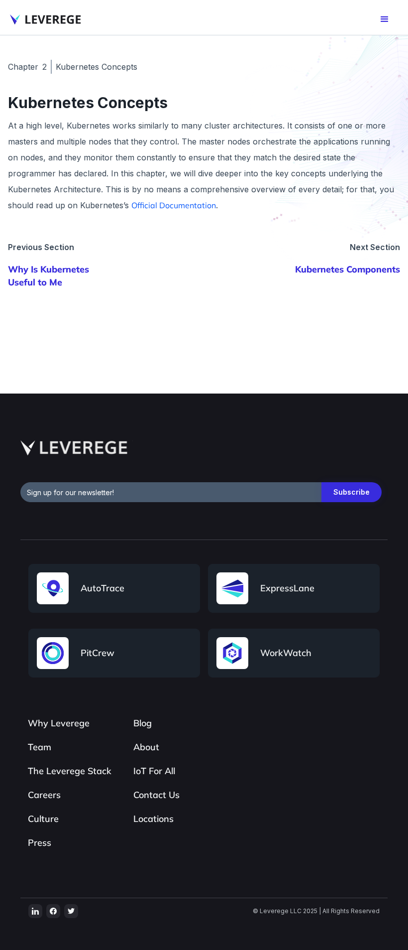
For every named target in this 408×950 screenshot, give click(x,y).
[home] (45, 19)
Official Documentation (173, 205)
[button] (385, 19)
